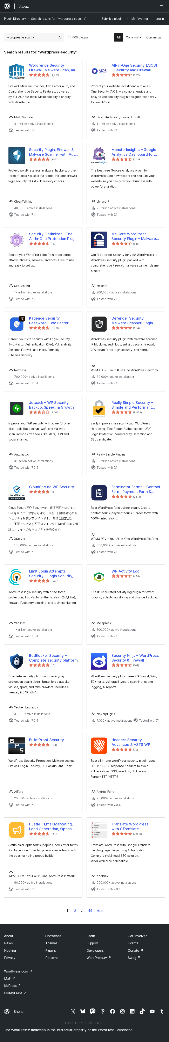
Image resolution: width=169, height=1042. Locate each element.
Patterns (51, 958)
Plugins (50, 950)
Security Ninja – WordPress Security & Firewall (135, 657)
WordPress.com (18, 971)
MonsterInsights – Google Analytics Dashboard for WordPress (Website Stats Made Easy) (134, 152)
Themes (51, 943)
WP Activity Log (125, 571)
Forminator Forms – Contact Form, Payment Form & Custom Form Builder (135, 489)
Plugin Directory (15, 18)
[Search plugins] (60, 37)
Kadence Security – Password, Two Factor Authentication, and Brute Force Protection (51, 321)
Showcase (53, 936)
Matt (10, 978)
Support (93, 943)
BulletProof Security (46, 740)
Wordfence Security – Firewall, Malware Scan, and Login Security (53, 68)
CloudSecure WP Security (51, 487)
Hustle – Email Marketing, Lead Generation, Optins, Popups (51, 826)
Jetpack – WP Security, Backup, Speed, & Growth (51, 404)
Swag (134, 958)
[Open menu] (162, 6)
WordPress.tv (99, 958)
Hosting (10, 950)
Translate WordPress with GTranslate (130, 826)
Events (133, 943)
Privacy (9, 958)
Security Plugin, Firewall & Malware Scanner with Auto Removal (53, 152)
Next (100, 910)
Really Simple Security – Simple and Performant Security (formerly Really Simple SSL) (133, 405)
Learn (91, 936)
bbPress (12, 986)
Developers (95, 950)
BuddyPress (15, 993)
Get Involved (138, 936)
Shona (18, 1012)
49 (90, 911)
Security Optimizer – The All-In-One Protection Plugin (53, 236)
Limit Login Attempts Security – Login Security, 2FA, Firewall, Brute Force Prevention (51, 573)
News (8, 943)
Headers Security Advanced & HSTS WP (130, 742)
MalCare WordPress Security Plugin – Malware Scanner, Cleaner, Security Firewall (134, 236)
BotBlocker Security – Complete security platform (53, 657)
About (8, 936)
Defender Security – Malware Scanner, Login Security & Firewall (132, 321)
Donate (135, 950)
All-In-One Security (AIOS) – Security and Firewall (134, 67)
